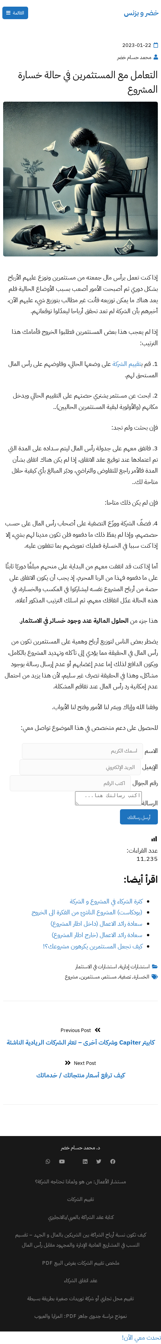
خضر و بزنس (141, 12)
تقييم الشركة (127, 364)
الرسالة (150, 803)
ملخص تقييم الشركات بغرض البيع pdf (80, 1263)
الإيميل (150, 767)
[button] (141, 1337)
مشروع (71, 976)
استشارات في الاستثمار (96, 966)
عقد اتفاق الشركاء (80, 1280)
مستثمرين (90, 976)
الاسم (151, 750)
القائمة (18, 12)
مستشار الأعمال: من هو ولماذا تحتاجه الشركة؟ (80, 1181)
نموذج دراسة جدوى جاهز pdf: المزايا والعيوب (80, 1316)
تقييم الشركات (80, 1199)
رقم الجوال (145, 783)
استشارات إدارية (135, 966)
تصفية (125, 976)
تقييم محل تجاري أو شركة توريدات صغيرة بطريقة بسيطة (80, 1298)
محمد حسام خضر (134, 57)
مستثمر (109, 976)
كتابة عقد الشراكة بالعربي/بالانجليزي (80, 1217)
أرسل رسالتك (138, 817)
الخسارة (141, 976)
